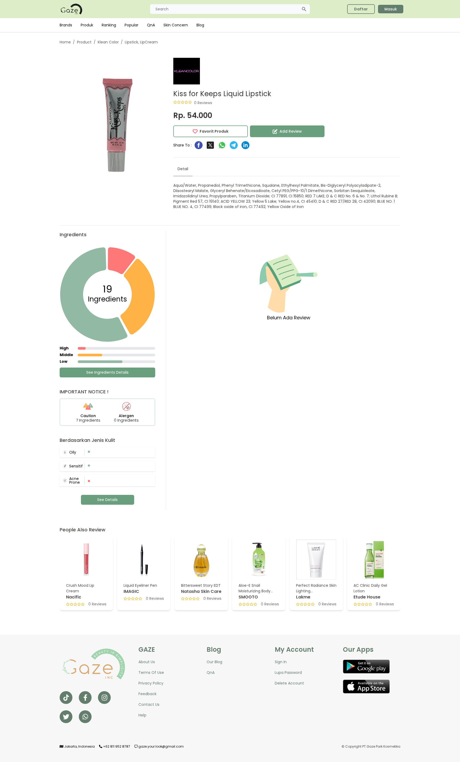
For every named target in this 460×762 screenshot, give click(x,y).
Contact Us (148, 704)
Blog (200, 25)
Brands (66, 25)
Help (142, 715)
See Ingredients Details (107, 372)
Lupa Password (288, 672)
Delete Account (289, 683)
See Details (107, 499)
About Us (146, 662)
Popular (131, 25)
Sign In (281, 662)
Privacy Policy (150, 683)
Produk (87, 25)
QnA (151, 25)
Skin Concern (175, 25)
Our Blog (214, 662)
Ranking (109, 25)
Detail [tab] (183, 169)
